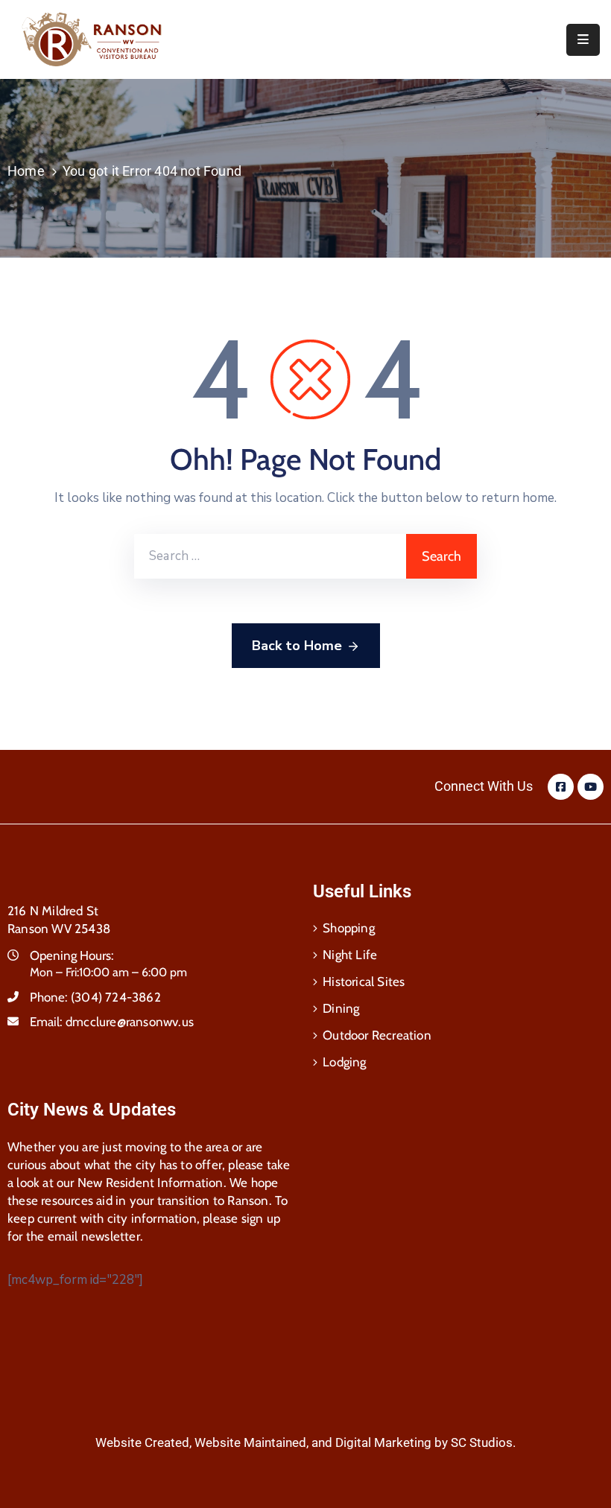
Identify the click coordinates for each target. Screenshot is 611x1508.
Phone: (95, 997)
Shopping (349, 927)
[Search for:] (270, 556)
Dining (341, 1008)
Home (26, 171)
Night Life (350, 954)
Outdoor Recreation (377, 1035)
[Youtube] (590, 787)
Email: (112, 1021)
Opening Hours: (72, 955)
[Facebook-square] (561, 787)
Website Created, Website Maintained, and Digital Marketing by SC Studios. (305, 1442)
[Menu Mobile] (583, 40)
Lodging (344, 1061)
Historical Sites (364, 981)
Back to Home (297, 646)
